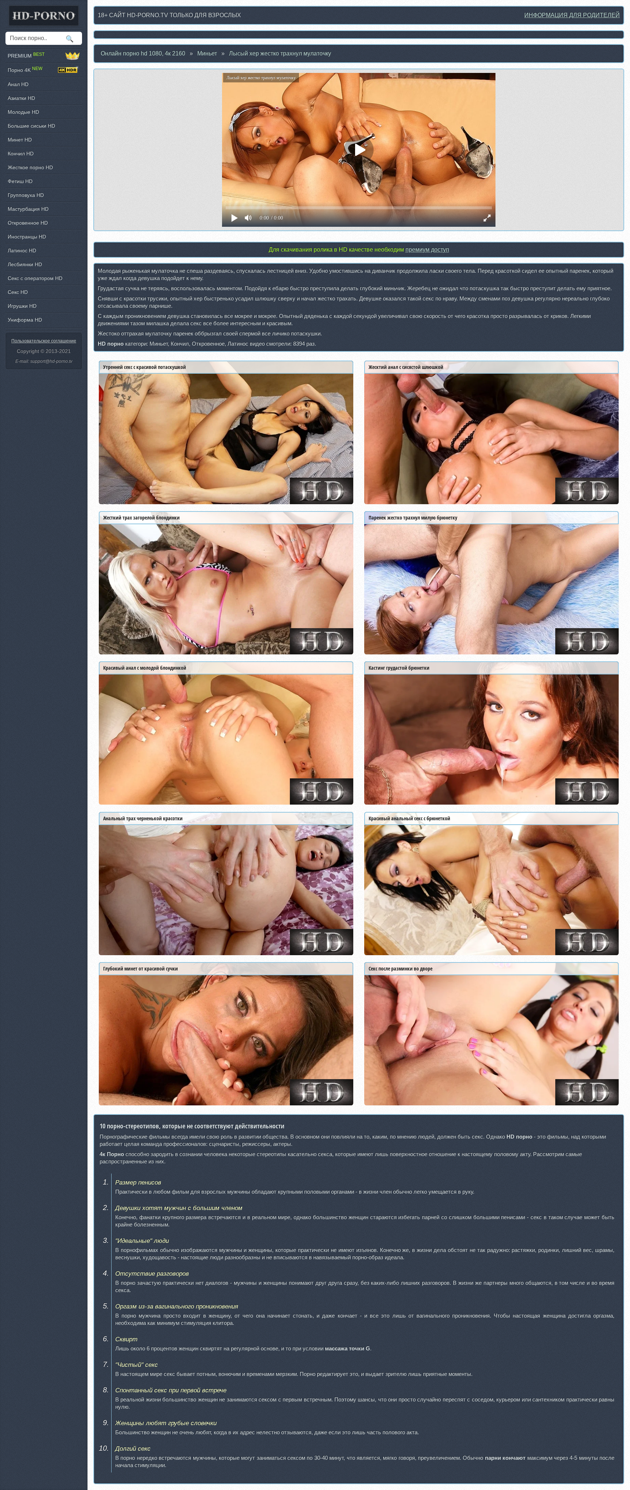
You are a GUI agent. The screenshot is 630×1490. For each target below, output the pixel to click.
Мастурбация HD (28, 209)
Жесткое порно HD (30, 167)
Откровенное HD (28, 223)
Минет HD (20, 140)
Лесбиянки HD (25, 264)
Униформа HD (25, 320)
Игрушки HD (22, 306)
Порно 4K (25, 69)
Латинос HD (22, 250)
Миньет (207, 53)
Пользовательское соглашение (43, 340)
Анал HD (18, 84)
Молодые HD (23, 112)
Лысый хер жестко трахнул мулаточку (280, 53)
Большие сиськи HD (31, 126)
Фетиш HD (20, 181)
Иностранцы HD (27, 237)
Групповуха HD (26, 195)
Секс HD (18, 292)
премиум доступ (427, 249)
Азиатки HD (21, 98)
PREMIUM (26, 55)
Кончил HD (21, 153)
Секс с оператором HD (35, 278)
